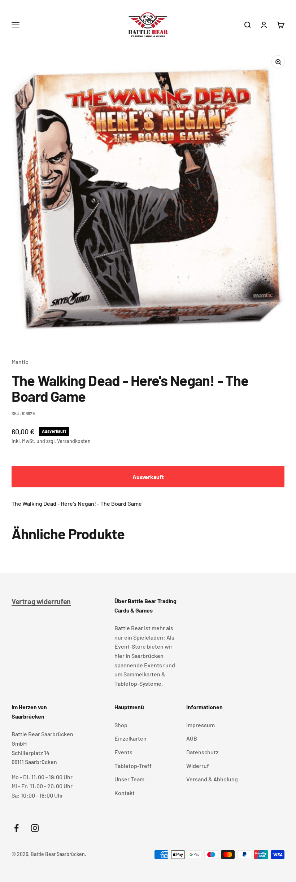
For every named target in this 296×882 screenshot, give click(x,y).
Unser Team (129, 779)
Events (123, 752)
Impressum (200, 724)
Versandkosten (74, 441)
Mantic (20, 361)
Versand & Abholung (212, 779)
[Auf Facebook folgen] (16, 828)
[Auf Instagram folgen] (35, 828)
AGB (191, 738)
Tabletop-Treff (133, 765)
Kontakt (124, 792)
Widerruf (197, 765)
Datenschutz (202, 752)
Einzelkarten (130, 738)
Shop (120, 724)
